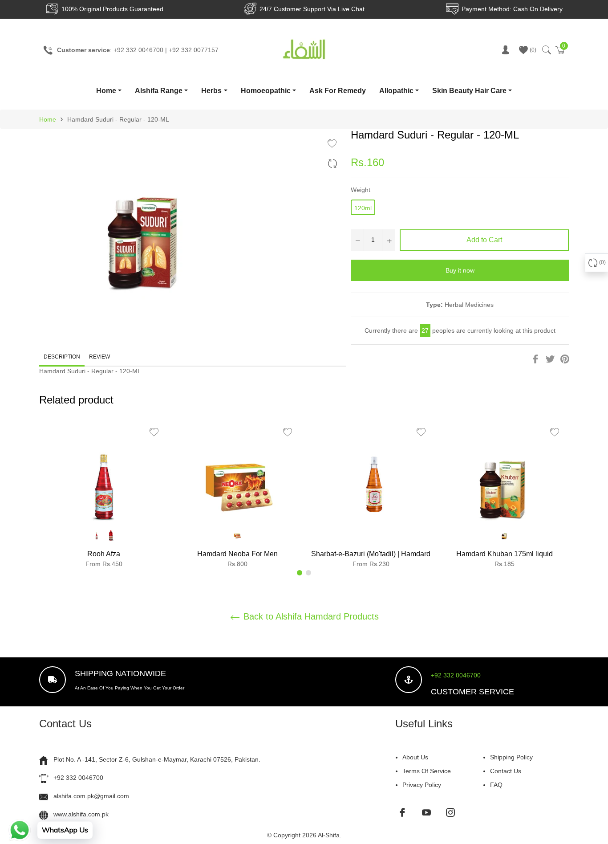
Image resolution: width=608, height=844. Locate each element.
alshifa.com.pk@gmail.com (91, 795)
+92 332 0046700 (456, 675)
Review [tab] (100, 357)
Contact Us (505, 771)
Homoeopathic (266, 90)
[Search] (546, 50)
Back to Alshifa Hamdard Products (310, 616)
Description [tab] (62, 357)
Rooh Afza (103, 554)
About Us (415, 757)
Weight (360, 189)
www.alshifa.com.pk (81, 814)
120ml (363, 208)
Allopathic (396, 90)
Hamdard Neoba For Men (237, 554)
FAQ (496, 784)
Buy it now (460, 270)
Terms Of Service (426, 771)
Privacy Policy (421, 784)
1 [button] (299, 572)
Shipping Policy (511, 757)
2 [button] (308, 572)
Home (106, 90)
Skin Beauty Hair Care (469, 90)
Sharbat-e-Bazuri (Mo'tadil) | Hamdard (370, 554)
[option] (103, 496)
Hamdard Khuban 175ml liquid (504, 554)
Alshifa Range (158, 90)
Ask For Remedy (337, 90)
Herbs (211, 90)
